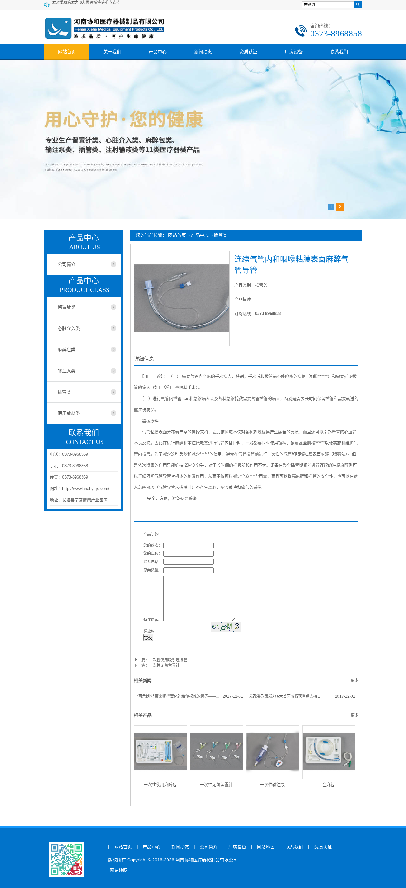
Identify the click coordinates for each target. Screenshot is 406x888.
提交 (148, 637)
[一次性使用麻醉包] (160, 752)
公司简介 (66, 264)
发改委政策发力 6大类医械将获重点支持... (302, 696)
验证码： (151, 631)
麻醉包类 (66, 349)
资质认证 (248, 51)
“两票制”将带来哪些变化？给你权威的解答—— (91, 5)
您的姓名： (152, 545)
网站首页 (67, 51)
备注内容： (152, 620)
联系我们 (339, 51)
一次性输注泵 (272, 784)
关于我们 (112, 51)
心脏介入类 (69, 328)
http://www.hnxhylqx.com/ (85, 488)
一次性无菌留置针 (164, 665)
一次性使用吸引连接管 (168, 660)
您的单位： (152, 553)
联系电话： (152, 562)
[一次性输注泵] (272, 752)
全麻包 (328, 784)
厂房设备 (294, 51)
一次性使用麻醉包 (160, 784)
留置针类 (66, 307)
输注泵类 (66, 370)
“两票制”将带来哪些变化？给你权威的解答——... (190, 696)
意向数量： (152, 570)
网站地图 (266, 847)
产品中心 (158, 51)
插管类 (220, 235)
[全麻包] (328, 752)
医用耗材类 (69, 413)
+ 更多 (353, 680)
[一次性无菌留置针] (216, 752)
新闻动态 (203, 51)
